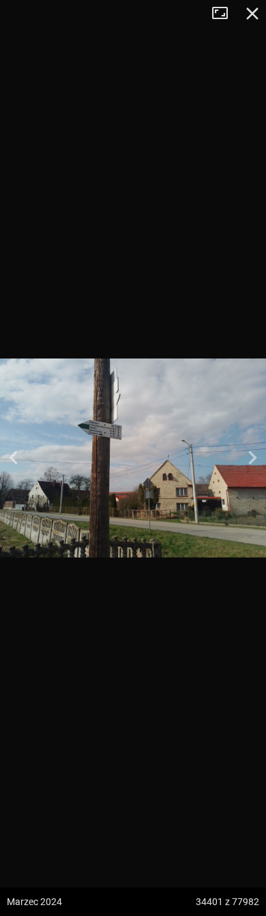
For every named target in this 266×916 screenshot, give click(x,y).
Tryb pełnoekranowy (225, 13)
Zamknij (252, 13)
